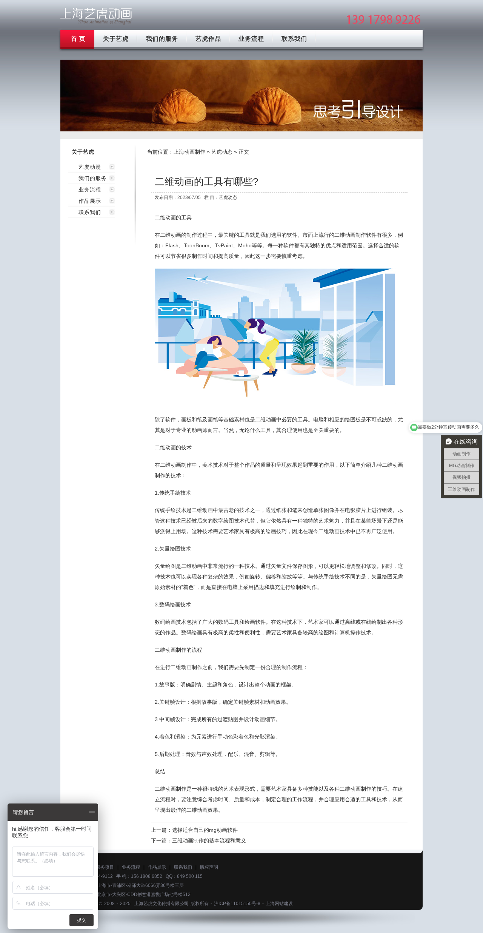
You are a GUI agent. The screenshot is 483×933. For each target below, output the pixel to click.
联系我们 (294, 38)
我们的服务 (162, 38)
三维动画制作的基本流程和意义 (209, 840)
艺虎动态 (221, 152)
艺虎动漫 (89, 167)
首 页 (78, 38)
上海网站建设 (279, 903)
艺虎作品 (208, 38)
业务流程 (251, 38)
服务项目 (105, 867)
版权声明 (209, 867)
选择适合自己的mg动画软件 (205, 830)
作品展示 (89, 201)
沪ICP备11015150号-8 (237, 903)
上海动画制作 (189, 152)
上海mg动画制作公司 (96, 16)
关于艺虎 (116, 38)
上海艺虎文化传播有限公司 (161, 903)
